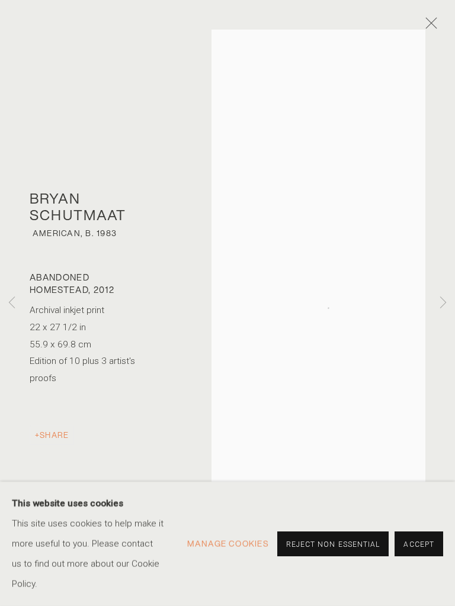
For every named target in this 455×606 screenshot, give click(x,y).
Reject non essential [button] (333, 544)
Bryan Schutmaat (78, 206)
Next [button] (443, 303)
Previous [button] (12, 303)
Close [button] (428, 27)
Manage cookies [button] (228, 544)
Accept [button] (418, 544)
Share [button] (54, 435)
